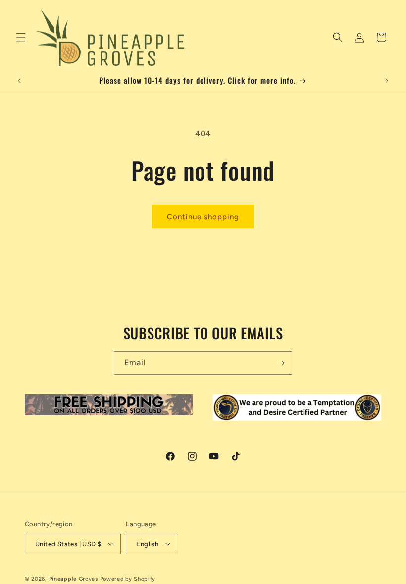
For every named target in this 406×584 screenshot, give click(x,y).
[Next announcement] (387, 81)
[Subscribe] (281, 363)
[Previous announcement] (19, 81)
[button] (21, 37)
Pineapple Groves (73, 579)
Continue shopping (203, 216)
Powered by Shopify (128, 579)
